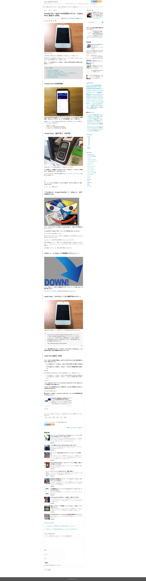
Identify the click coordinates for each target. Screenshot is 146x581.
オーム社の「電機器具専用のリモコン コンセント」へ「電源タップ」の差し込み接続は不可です (95, 115)
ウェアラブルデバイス (91, 159)
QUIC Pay (76, 427)
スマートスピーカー (91, 166)
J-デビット (94, 92)
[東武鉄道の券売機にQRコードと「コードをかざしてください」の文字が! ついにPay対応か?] (47, 481)
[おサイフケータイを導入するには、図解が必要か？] (47, 473)
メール (46, 554)
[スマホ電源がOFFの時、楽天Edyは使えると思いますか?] (47, 447)
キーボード (89, 164)
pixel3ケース (89, 96)
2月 (89, 144)
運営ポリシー (75, 6)
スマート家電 (90, 174)
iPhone (90, 92)
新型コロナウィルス (50, 6)
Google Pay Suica (97, 86)
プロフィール (69, 6)
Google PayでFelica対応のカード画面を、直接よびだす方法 (64, 497)
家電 (88, 180)
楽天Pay (95, 108)
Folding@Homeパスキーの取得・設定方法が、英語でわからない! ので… (97, 52)
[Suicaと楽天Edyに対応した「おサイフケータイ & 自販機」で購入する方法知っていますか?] (47, 465)
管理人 (81, 427)
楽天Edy (92, 108)
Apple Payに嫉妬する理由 (52, 77)
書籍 (88, 184)
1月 (89, 145)
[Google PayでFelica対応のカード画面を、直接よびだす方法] (47, 499)
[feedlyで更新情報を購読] (98, 1)
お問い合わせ (64, 6)
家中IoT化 (89, 179)
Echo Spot (91, 85)
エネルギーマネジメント (92, 161)
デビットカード (91, 103)
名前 (45, 550)
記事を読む (52, 442)
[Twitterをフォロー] (92, 1)
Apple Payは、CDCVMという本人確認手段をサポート (58, 75)
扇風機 (101, 107)
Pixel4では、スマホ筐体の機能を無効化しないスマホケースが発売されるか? (62, 529)
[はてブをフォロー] (94, 1)
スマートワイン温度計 (91, 172)
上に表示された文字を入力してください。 (53, 565)
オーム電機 (92, 100)
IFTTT (100, 90)
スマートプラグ (90, 169)
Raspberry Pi (89, 97)
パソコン (89, 175)
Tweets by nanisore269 (49, 522)
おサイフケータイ (92, 98)
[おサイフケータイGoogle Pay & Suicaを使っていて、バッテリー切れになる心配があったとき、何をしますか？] (47, 437)
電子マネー (80, 18)
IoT (55, 6)
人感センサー (95, 105)
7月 (89, 138)
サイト (45, 558)
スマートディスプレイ (98, 100)
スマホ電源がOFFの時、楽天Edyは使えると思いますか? (63, 445)
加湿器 (100, 105)
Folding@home (90, 154)
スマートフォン (90, 167)
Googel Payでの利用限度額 (53, 70)
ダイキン (93, 102)
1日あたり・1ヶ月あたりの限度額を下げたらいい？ (57, 74)
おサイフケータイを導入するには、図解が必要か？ (62, 471)
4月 (89, 141)
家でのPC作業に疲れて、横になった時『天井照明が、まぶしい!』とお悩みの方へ (97, 77)
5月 (89, 140)
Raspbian (94, 97)
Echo (87, 85)
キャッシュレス (90, 162)
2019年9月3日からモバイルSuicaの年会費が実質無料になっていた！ (66, 514)
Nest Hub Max (93, 94)
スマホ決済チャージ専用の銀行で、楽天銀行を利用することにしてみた (60, 525)
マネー (88, 177)
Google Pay (70, 427)
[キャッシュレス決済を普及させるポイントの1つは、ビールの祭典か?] (47, 455)
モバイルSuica (97, 103)
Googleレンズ (96, 90)
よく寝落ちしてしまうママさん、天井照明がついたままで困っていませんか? (97, 67)
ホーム (44, 6)
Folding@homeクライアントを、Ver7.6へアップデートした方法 (97, 62)
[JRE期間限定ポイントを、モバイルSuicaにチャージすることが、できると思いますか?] (47, 491)
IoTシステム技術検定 (91, 156)
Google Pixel (90, 88)
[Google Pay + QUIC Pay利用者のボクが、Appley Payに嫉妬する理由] (47, 20)
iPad (87, 92)
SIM (97, 97)
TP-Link (101, 97)
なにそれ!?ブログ (51, 2)
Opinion (98, 94)
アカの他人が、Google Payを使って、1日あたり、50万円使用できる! (61, 73)
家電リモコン (95, 107)
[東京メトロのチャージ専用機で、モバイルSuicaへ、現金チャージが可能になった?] (47, 508)
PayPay (101, 94)
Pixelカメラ (95, 96)
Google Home (97, 85)
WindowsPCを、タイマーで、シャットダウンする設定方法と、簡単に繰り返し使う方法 (97, 57)
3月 (89, 142)
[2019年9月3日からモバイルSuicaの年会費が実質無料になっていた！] (47, 517)
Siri (98, 97)
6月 (89, 139)
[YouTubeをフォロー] (96, 1)
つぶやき (58, 6)
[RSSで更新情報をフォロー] (101, 1)
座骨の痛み (89, 182)
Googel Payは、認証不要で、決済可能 (55, 71)
